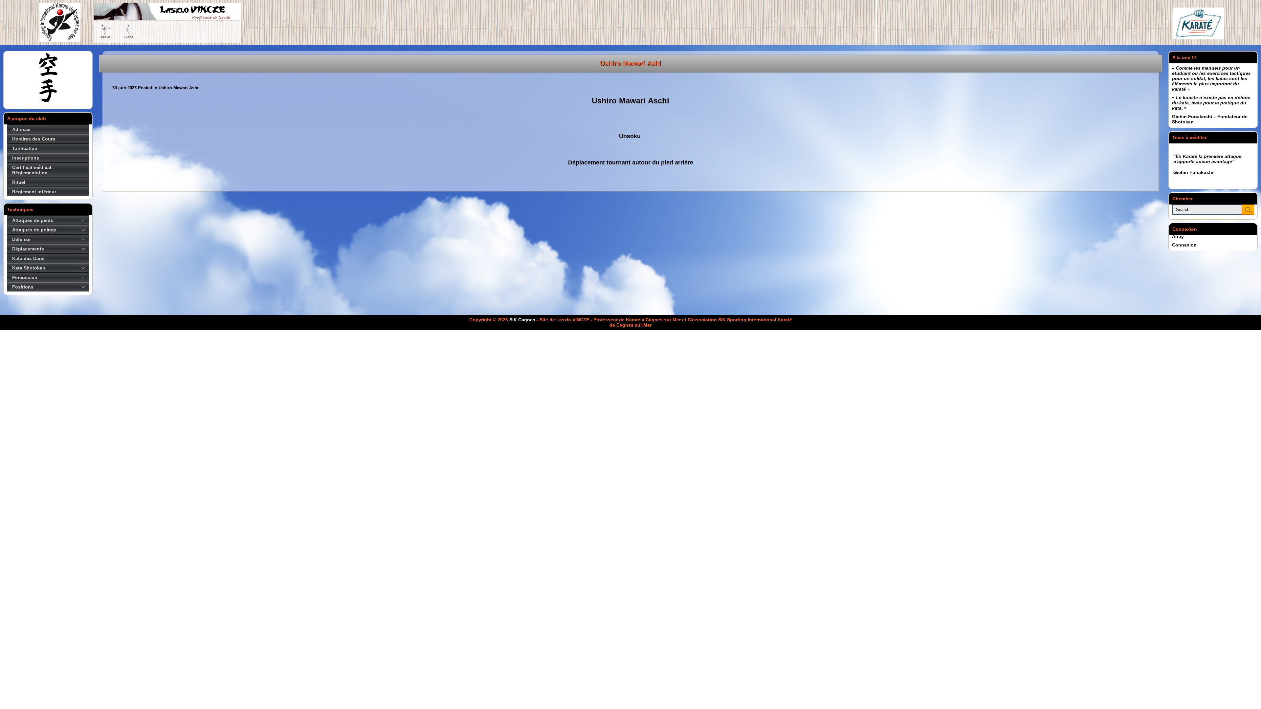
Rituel (18, 182)
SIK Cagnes (522, 319)
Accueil (106, 37)
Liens (128, 37)
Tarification (24, 148)
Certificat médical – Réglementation (33, 170)
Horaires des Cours (33, 138)
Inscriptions (25, 158)
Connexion (1184, 244)
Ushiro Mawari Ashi (630, 63)
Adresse (21, 129)
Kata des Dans (28, 258)
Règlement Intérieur (34, 191)
